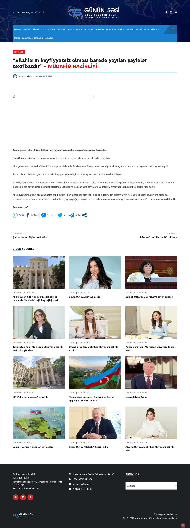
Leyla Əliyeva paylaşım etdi (85, 296)
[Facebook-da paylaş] (31, 215)
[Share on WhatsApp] (18, 215)
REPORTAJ (81, 29)
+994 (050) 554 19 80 (82, 479)
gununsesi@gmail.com (83, 484)
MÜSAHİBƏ (111, 29)
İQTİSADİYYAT (48, 29)
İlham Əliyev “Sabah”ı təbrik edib (88, 446)
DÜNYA (71, 29)
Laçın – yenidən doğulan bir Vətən (33, 446)
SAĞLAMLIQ (27, 38)
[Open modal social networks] (84, 215)
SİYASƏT (37, 29)
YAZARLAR (144, 29)
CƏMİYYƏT (62, 29)
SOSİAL (121, 29)
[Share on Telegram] (75, 215)
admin (29, 76)
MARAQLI (49, 38)
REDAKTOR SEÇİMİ (95, 29)
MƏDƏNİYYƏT (132, 29)
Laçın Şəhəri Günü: (136, 397)
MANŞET (17, 29)
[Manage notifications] (183, 525)
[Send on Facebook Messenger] (48, 215)
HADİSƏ (17, 38)
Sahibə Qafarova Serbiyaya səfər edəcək (149, 296)
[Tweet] (62, 215)
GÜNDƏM (27, 29)
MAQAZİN (38, 38)
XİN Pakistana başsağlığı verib (30, 397)
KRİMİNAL (155, 29)
